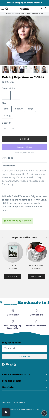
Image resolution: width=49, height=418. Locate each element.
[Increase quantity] (14, 128)
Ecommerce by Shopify (33, 409)
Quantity (6, 123)
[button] (44, 413)
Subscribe (24, 357)
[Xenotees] (24, 9)
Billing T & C (6, 402)
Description (8, 166)
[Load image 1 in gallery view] (24, 40)
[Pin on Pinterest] (12, 158)
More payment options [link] (24, 153)
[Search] (7, 8)
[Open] (6, 412)
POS (18, 409)
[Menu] (2, 8)
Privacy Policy (19, 402)
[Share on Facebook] (9, 158)
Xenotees (12, 409)
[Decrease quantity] (4, 128)
